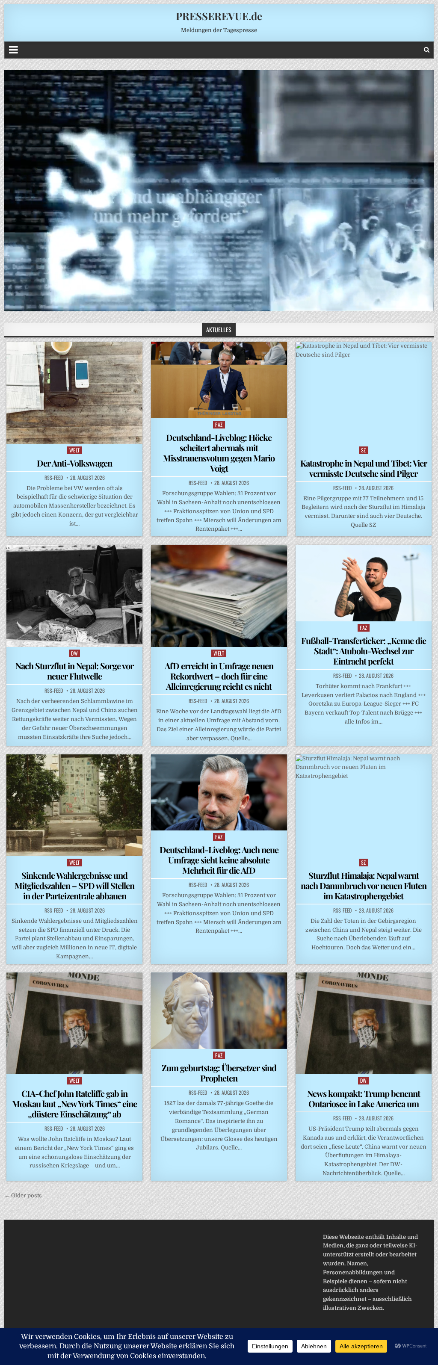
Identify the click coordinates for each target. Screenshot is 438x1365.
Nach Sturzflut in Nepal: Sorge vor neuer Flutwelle (74, 671)
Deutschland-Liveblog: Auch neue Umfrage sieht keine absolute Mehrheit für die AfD (219, 860)
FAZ (219, 424)
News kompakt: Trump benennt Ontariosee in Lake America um (363, 1098)
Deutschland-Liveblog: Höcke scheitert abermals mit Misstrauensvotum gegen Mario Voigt (219, 452)
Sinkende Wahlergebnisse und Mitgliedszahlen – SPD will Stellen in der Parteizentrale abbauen (74, 885)
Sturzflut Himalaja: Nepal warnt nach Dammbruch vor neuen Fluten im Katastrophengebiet (363, 885)
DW (74, 653)
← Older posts (23, 1195)
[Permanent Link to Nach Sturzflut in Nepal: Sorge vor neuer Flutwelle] (74, 596)
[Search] (426, 49)
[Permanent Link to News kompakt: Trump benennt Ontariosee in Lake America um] (364, 1023)
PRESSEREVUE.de (219, 16)
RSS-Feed (53, 477)
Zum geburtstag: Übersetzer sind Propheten (219, 1073)
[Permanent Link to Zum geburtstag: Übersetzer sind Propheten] (219, 1010)
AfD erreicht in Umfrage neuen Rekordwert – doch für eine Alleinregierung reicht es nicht (219, 676)
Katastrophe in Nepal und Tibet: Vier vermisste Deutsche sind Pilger (363, 468)
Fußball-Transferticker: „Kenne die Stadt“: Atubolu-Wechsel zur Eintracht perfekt (363, 651)
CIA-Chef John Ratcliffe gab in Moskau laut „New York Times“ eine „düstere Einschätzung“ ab (74, 1103)
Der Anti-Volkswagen (74, 463)
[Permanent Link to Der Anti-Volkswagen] (74, 392)
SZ (363, 450)
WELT (74, 450)
